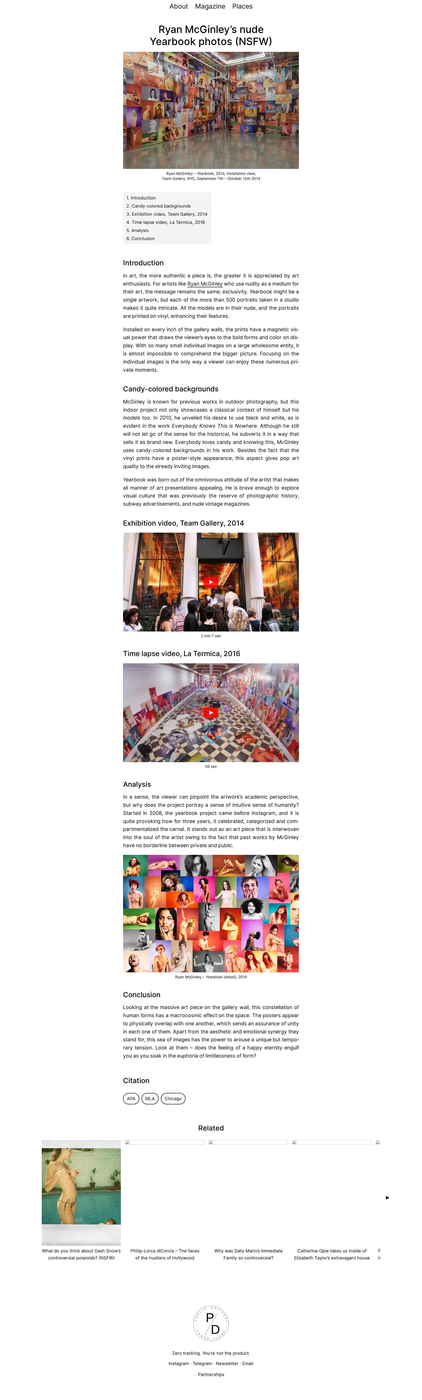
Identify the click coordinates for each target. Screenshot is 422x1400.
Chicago (173, 1098)
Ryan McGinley (205, 284)
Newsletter (227, 1363)
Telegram (202, 1363)
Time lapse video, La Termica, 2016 (168, 222)
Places (242, 6)
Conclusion (143, 238)
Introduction (143, 198)
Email (247, 1363)
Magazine (210, 6)
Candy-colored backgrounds (161, 206)
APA (131, 1098)
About (178, 6)
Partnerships (211, 1374)
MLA (150, 1098)
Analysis (140, 230)
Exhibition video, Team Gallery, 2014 (169, 214)
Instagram (179, 1363)
